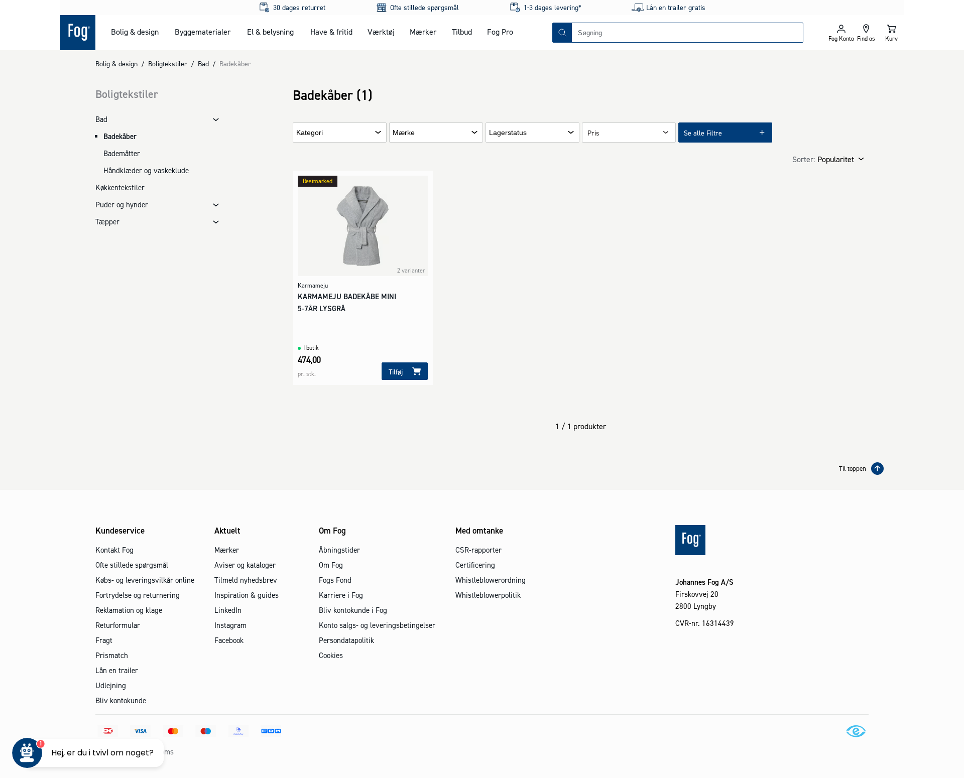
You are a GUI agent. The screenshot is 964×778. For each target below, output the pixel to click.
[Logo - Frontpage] (77, 32)
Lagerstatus (508, 133)
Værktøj (381, 32)
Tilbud (462, 32)
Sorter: (803, 159)
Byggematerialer (202, 32)
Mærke (404, 133)
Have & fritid (331, 32)
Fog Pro (500, 32)
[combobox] (687, 32)
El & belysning (270, 32)
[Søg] (562, 32)
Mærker (423, 32)
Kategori (309, 133)
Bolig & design (135, 32)
